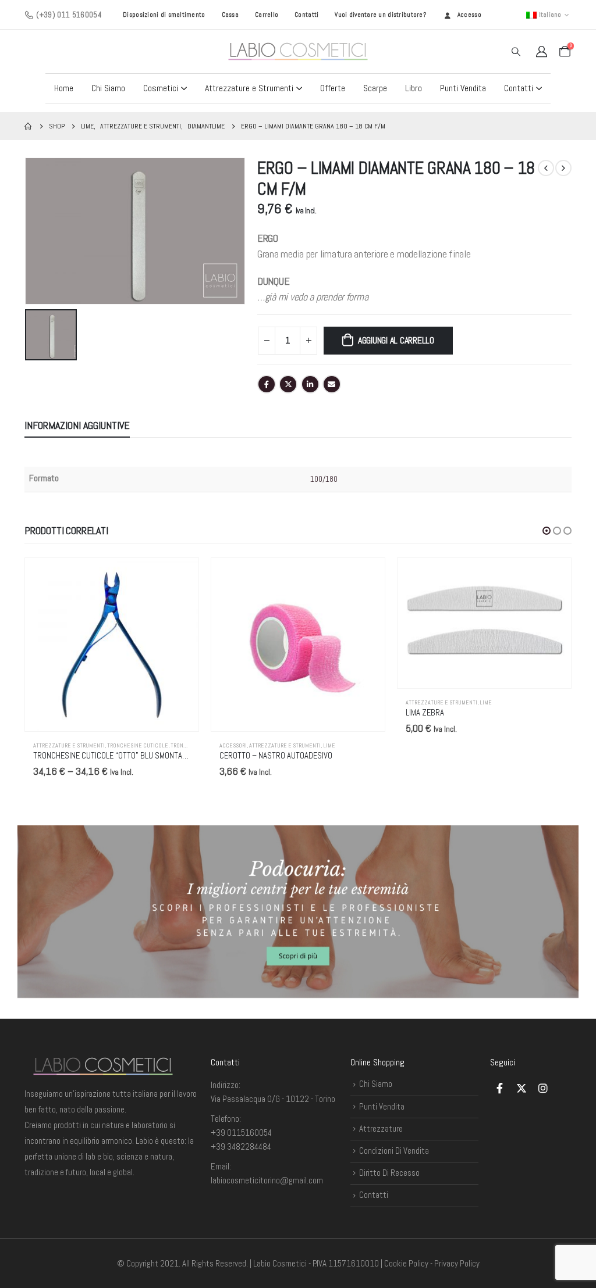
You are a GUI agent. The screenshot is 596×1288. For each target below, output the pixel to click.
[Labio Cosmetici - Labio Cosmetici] (298, 51)
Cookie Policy (406, 1263)
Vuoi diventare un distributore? (380, 14)
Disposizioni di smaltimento (164, 14)
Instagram (543, 1088)
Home (63, 88)
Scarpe (375, 88)
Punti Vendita (463, 88)
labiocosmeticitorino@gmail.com (267, 1180)
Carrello (266, 14)
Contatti (306, 14)
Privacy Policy (457, 1263)
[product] (111, 644)
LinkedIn (310, 384)
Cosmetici (160, 88)
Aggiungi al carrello (396, 340)
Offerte (332, 88)
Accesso (469, 14)
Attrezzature (381, 1128)
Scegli (179, 577)
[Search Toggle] (515, 52)
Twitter (521, 1088)
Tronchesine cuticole (137, 745)
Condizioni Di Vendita (394, 1150)
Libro (413, 88)
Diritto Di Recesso (389, 1172)
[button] (546, 531)
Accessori (233, 745)
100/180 (324, 479)
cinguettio (288, 384)
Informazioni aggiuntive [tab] (77, 425)
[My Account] (541, 51)
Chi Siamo (108, 88)
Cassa (230, 14)
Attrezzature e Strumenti (249, 88)
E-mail (331, 384)
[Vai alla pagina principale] (28, 126)
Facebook (266, 384)
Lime (329, 745)
